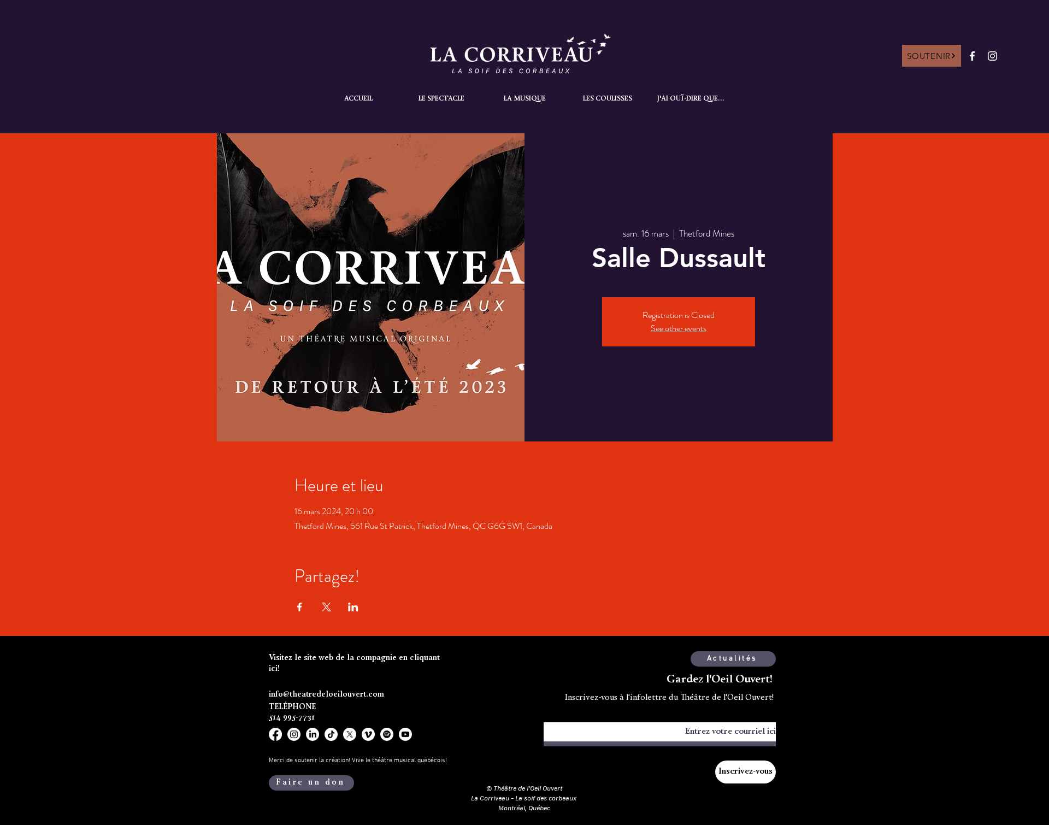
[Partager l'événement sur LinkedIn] (353, 607)
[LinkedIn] (312, 734)
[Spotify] (386, 734)
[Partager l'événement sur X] (326, 607)
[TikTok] (331, 734)
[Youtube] (405, 734)
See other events (678, 328)
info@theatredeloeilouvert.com (326, 695)
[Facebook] (972, 56)
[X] (349, 734)
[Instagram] (992, 56)
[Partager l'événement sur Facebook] (299, 607)
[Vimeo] (368, 734)
